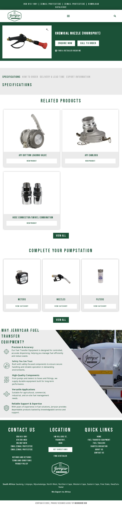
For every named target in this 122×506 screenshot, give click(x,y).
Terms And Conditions (21, 460)
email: (22, 446)
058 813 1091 (31, 4)
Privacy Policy (21, 464)
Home (99, 436)
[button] (68, 16)
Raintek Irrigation (99, 446)
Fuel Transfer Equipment (99, 440)
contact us (99, 453)
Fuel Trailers (99, 443)
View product (32, 161)
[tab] (11, 77)
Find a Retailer (60, 456)
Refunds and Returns (21, 457)
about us (99, 449)
